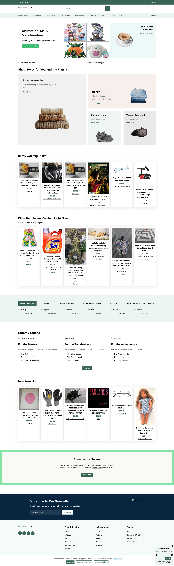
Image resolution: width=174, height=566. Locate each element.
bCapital (99, 545)
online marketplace (76, 465)
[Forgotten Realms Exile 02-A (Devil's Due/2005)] (99, 184)
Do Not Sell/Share (101, 562)
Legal (98, 531)
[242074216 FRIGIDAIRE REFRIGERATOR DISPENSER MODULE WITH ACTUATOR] (75, 414)
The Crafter (25, 354)
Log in (145, 2)
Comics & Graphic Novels (98, 205)
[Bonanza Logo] (25, 7)
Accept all (70, 562)
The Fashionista (73, 360)
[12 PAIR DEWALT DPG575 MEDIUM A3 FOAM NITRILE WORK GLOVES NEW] (52, 414)
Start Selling (87, 474)
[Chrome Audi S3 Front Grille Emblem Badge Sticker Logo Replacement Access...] (145, 184)
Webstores (99, 542)
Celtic (75, 281)
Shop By (153, 15)
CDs (98, 419)
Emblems (145, 203)
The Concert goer (121, 360)
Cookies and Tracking (134, 535)
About (67, 531)
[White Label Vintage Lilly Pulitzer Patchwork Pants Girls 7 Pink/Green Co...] (29, 256)
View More (87, 368)
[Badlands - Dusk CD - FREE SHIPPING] (99, 414)
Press (98, 538)
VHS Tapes (29, 191)
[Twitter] (24, 533)
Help (35, 2)
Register (153, 2)
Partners (99, 535)
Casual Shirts (121, 271)
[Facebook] (20, 533)
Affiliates (68, 535)
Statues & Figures (98, 256)
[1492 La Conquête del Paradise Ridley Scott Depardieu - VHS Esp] (29, 184)
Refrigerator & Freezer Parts (75, 419)
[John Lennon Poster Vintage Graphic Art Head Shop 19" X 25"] (29, 414)
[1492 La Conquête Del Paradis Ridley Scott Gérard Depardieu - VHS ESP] (75, 184)
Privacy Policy (132, 538)
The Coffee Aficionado (30, 360)
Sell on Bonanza (23, 2)
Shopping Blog (70, 545)
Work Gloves (52, 424)
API (66, 538)
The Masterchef (27, 357)
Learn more (117, 559)
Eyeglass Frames (121, 414)
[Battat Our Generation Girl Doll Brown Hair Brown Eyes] (145, 414)
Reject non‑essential (84, 562)
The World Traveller (122, 354)
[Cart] (154, 8)
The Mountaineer (121, 357)
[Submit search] (107, 8)
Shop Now (27, 92)
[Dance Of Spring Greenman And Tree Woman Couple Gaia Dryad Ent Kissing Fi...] (75, 256)
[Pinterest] (28, 533)
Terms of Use (131, 542)
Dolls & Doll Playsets (145, 439)
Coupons (112, 15)
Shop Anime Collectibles (31, 45)
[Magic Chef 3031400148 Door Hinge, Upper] (122, 184)
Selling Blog (69, 542)
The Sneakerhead (74, 357)
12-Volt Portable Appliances (52, 199)
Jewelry (103, 15)
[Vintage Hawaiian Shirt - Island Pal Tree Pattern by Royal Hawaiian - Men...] (122, 256)
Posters (29, 424)
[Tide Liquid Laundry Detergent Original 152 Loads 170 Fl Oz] (52, 256)
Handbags (93, 15)
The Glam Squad (74, 354)
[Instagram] (33, 533)
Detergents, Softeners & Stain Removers (52, 268)
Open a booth (97, 468)
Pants (29, 261)
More (120, 15)
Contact (67, 549)
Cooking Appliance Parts (122, 186)
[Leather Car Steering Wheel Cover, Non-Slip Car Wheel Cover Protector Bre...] (52, 184)
